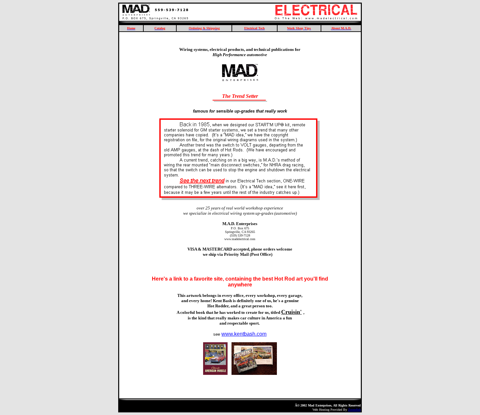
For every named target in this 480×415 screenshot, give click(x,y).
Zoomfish (354, 409)
